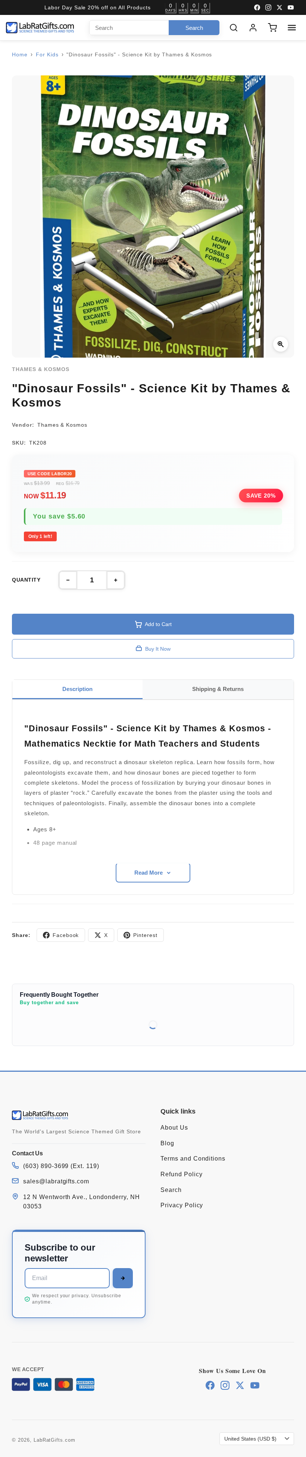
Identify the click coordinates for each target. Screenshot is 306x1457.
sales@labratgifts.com (56, 1181)
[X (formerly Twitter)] (279, 7)
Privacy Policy (181, 1205)
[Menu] (292, 27)
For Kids (47, 54)
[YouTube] (290, 7)
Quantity (26, 580)
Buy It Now (158, 649)
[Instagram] (268, 7)
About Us (174, 1127)
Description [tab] (77, 689)
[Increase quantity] (116, 580)
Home (20, 54)
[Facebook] (257, 7)
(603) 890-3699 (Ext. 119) (61, 1166)
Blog (167, 1143)
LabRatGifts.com (54, 1440)
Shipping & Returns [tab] (218, 689)
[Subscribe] (123, 1278)
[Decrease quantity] (68, 580)
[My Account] (253, 27)
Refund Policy (181, 1174)
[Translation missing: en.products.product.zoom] (280, 344)
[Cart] (272, 27)
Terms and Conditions (192, 1158)
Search (171, 1190)
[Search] (233, 27)
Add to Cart (158, 624)
